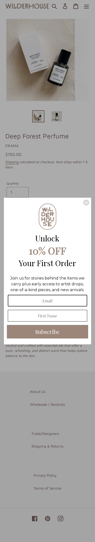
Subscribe (47, 331)
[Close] (86, 202)
